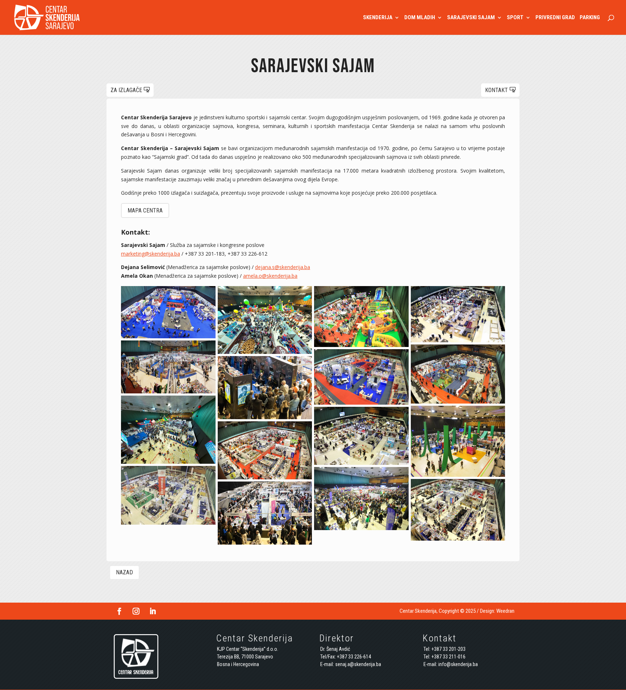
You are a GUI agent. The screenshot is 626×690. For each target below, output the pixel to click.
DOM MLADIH (419, 18)
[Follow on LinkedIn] (152, 611)
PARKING (590, 18)
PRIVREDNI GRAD (555, 18)
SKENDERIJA (377, 18)
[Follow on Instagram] (136, 611)
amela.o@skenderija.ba (270, 275)
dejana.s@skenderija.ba (282, 267)
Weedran (505, 611)
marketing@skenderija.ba (150, 253)
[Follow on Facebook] (119, 611)
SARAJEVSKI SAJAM (471, 18)
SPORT (515, 18)
